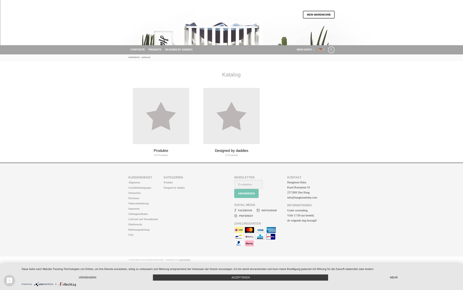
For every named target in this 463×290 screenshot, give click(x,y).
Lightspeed (184, 260)
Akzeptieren (241, 277)
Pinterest (246, 215)
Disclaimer (133, 198)
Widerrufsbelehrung (138, 203)
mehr (394, 277)
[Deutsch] (321, 49)
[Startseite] (146, 22)
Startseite (137, 49)
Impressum (134, 208)
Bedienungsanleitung (139, 229)
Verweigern (87, 277)
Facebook (245, 210)
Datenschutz (134, 193)
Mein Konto (305, 49)
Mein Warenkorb (319, 14)
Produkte (155, 49)
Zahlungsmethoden (138, 214)
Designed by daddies (179, 49)
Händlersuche (135, 224)
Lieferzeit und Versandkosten (143, 219)
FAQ (130, 235)
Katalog (146, 57)
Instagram (269, 210)
